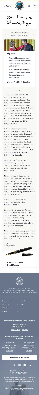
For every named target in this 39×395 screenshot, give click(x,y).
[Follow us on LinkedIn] (30, 365)
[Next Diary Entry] (33, 34)
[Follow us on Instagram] (19, 365)
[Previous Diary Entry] (5, 34)
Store (22, 304)
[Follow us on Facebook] (9, 365)
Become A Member (8, 301)
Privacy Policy (19, 385)
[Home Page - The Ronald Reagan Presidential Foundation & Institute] (19, 6)
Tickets (8, 6)
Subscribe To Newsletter (19, 358)
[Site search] (29, 6)
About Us (5, 308)
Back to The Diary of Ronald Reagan (15, 263)
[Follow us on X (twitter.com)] (14, 365)
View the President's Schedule (18, 82)
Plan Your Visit (15, 330)
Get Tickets (5, 304)
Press (22, 308)
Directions (25, 330)
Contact (4, 311)
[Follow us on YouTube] (24, 365)
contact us (31, 381)
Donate (23, 301)
